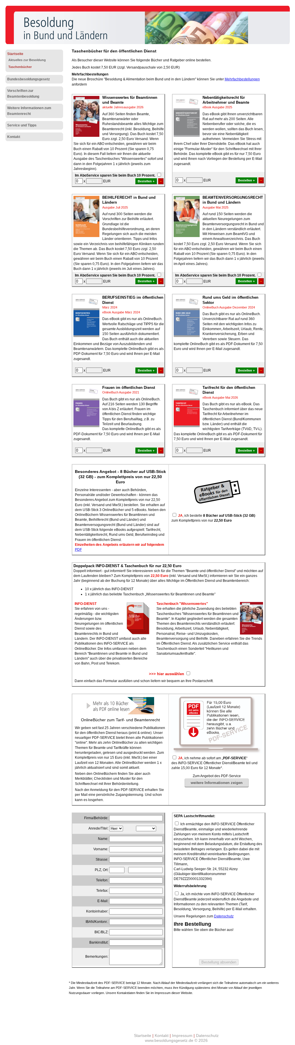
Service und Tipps (22, 125)
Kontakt (13, 137)
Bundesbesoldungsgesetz (28, 79)
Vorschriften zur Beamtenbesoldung (23, 94)
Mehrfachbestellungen (242, 79)
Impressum (182, 1035)
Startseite (15, 54)
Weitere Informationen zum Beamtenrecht (29, 111)
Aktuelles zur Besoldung (27, 60)
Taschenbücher (20, 67)
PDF (78, 550)
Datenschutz (224, 916)
